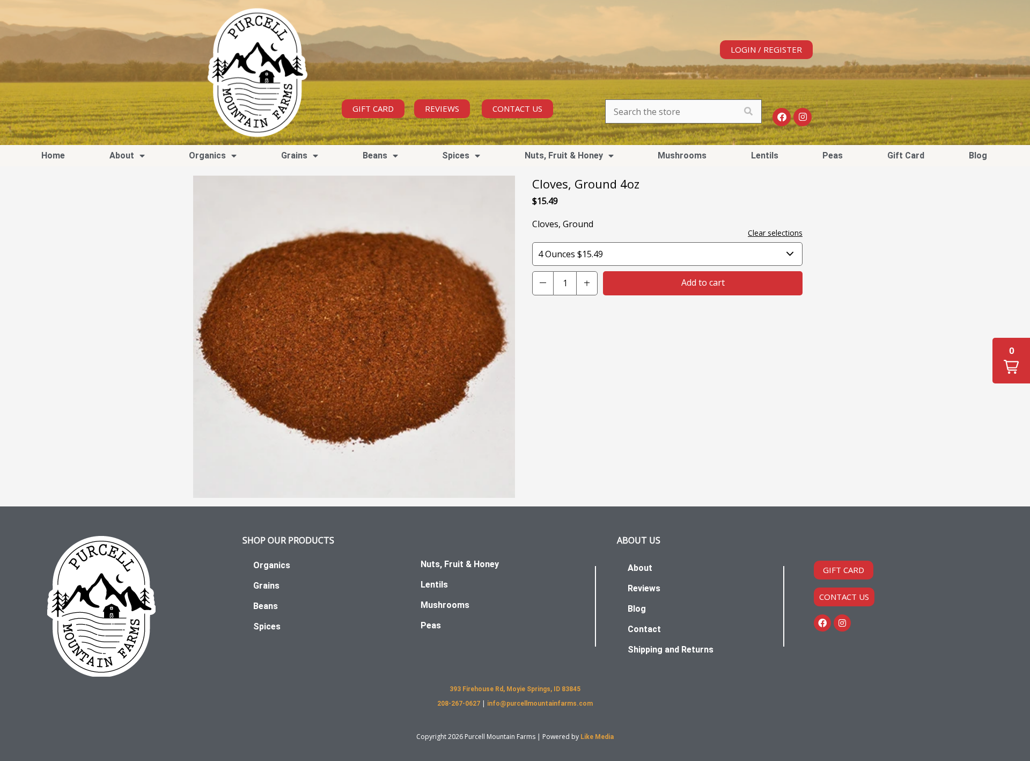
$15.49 (570, 254)
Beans (265, 606)
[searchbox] (683, 111)
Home (53, 155)
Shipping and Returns (670, 649)
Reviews (644, 588)
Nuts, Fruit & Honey (564, 155)
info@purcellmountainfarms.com (540, 703)
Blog (978, 155)
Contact (644, 629)
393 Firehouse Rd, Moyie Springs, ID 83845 (515, 689)
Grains (266, 586)
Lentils (764, 155)
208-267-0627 (459, 703)
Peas (832, 155)
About (640, 568)
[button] (543, 283)
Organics (271, 565)
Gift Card (905, 155)
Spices (267, 626)
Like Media (597, 737)
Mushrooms (682, 155)
